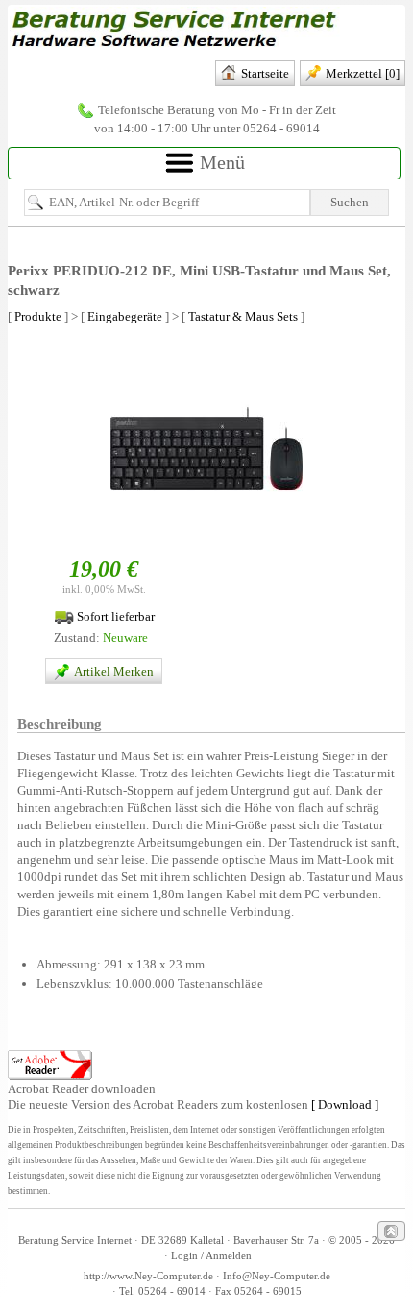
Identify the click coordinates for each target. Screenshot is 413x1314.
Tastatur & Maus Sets (243, 316)
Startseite (265, 73)
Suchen (349, 202)
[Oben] (391, 1231)
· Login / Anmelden (206, 1256)
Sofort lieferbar (114, 616)
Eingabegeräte (124, 316)
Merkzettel (363, 73)
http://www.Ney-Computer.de (148, 1276)
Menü (220, 162)
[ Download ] (344, 1104)
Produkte (37, 316)
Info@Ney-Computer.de (276, 1276)
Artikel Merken (115, 671)
